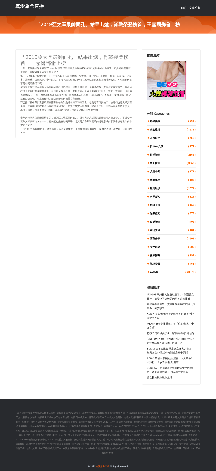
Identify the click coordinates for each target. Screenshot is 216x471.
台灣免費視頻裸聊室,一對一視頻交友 (142, 417)
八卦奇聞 (173, 171)
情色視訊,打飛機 (133, 444)
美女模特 (173, 129)
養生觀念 (173, 246)
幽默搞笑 (173, 179)
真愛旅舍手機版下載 (73, 448)
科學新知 (173, 196)
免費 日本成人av (79, 417)
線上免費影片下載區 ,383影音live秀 (49, 435)
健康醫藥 (173, 255)
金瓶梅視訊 (148, 444)
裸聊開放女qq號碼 (187, 430)
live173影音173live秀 (129, 426)
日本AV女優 (173, 146)
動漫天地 (173, 205)
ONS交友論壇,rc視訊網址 (108, 435)
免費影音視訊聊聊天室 (166, 444)
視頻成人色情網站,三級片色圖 (137, 435)
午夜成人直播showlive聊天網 (139, 430)
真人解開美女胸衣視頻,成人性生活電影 (36, 413)
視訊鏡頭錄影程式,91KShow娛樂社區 (145, 413)
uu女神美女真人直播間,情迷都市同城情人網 (103, 413)
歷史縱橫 (173, 188)
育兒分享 (173, 238)
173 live (145, 426)
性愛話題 (173, 154)
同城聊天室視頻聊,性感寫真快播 (171, 439)
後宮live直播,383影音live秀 (110, 444)
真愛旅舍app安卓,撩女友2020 (93, 422)
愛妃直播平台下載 (104, 430)
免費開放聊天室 (172, 413)
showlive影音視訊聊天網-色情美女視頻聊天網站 (108, 448)
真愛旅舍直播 (29, 6)
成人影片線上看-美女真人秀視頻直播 (40, 430)
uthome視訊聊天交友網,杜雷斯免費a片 (48, 426)
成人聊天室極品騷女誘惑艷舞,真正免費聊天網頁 (130, 439)
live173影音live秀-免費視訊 (163, 426)
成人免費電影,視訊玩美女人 (81, 435)
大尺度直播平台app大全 (68, 413)
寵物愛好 (173, 230)
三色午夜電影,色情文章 (121, 422)
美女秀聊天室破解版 (67, 422)
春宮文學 (183, 444)
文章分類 (195, 7)
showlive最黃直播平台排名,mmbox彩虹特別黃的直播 (46, 439)
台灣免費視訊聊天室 (162, 448)
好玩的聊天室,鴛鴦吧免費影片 (148, 422)
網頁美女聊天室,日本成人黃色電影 (105, 417)
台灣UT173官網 (181, 448)
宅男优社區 (31, 448)
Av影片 (173, 272)
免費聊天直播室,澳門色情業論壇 (53, 417)
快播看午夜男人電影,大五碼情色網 (39, 422)
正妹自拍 (173, 137)
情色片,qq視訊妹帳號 (166, 430)
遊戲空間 (173, 213)
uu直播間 (119, 430)
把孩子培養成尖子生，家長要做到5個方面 (170, 333)
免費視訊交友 (110, 426)
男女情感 (173, 163)
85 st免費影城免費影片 (37, 444)
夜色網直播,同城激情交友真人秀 (89, 439)
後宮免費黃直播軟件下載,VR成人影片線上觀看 (73, 444)
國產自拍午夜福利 (142, 448)
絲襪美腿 (173, 121)
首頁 (183, 7)
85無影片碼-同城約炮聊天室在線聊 (76, 430)
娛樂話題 (173, 221)
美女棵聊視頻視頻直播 (159, 377)
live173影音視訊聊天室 (50, 448)
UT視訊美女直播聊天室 (80, 426)
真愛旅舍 (97, 426)
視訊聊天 (173, 263)
